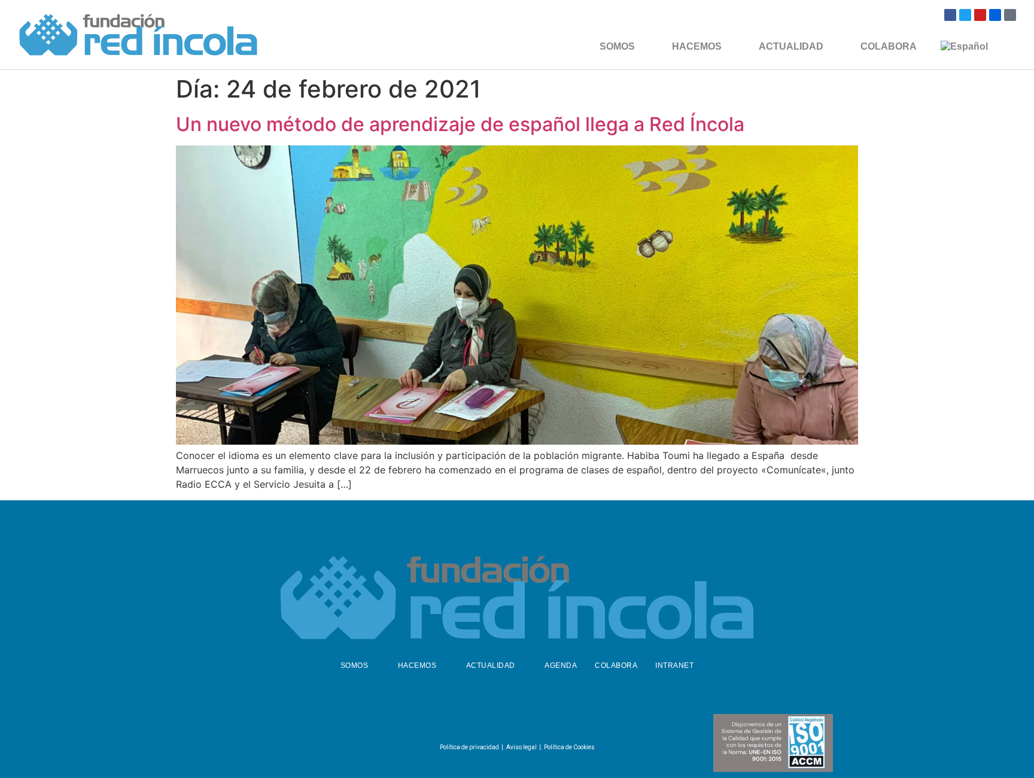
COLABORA (888, 46)
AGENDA (561, 665)
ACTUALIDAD (791, 46)
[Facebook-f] (484, 722)
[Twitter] (965, 15)
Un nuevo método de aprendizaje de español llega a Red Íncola (460, 124)
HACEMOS (697, 46)
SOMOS (617, 46)
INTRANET (674, 665)
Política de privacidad (469, 747)
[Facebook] (950, 15)
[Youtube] (980, 15)
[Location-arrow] (1010, 15)
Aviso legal (521, 747)
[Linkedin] (544, 722)
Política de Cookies (569, 747)
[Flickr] (995, 15)
